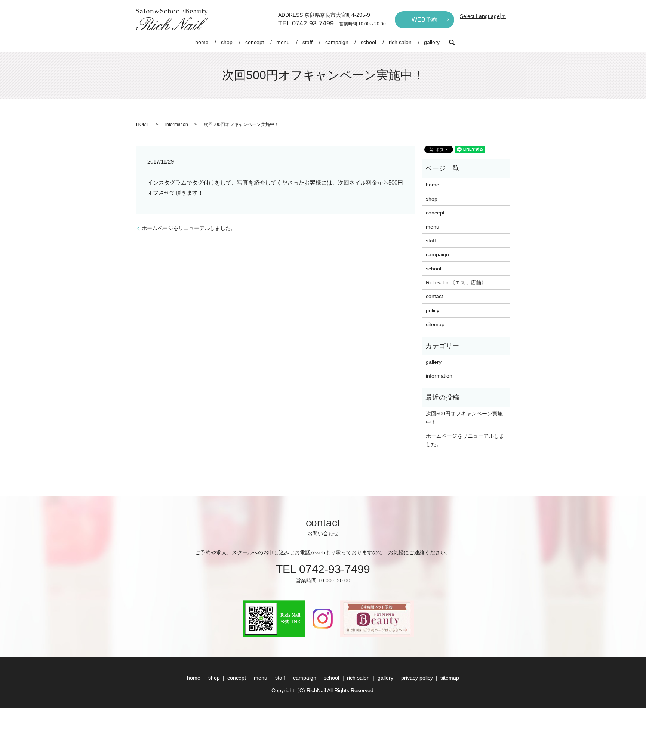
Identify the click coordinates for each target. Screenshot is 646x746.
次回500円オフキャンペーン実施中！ (464, 418)
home (202, 42)
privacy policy (417, 678)
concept (254, 42)
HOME (143, 124)
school (368, 42)
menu (283, 42)
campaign (336, 42)
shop (227, 42)
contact (434, 296)
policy (432, 310)
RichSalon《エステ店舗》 (456, 282)
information (176, 124)
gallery (432, 42)
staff (307, 42)
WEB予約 (424, 19)
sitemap (435, 324)
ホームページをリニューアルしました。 (189, 228)
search (451, 42)
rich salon (400, 42)
